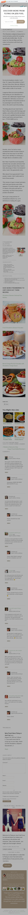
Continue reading (14, 25)
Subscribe (20, 21)
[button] (14, 1)
